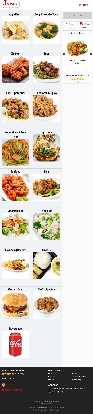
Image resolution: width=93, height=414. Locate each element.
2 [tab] (72, 71)
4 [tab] (79, 71)
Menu (50, 374)
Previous (64, 54)
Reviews (74, 374)
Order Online (52, 377)
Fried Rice (46, 210)
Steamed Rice (15, 210)
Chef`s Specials (46, 289)
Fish (46, 171)
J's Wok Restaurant (13, 370)
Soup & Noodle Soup (46, 14)
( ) (86, 4)
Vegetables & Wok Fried (15, 134)
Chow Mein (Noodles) (15, 250)
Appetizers (15, 14)
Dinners (46, 250)
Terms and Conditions (79, 377)
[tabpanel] (77, 53)
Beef (46, 53)
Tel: (55, 392)
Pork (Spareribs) (15, 93)
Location (51, 379)
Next (91, 54)
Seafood (15, 171)
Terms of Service (50, 410)
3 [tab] (75, 71)
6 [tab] (86, 71)
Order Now (77, 15)
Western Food (15, 289)
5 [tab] (83, 71)
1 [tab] (68, 71)
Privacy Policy (76, 379)
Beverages (15, 328)
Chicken (15, 53)
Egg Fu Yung (46, 132)
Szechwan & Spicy (46, 93)
